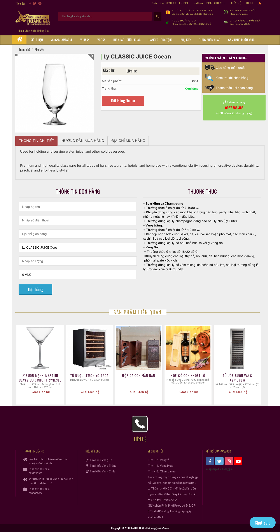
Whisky (84, 39)
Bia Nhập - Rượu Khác (127, 39)
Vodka (101, 39)
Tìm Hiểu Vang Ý (158, 460)
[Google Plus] (40, 3)
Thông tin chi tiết (36, 140)
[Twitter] (34, 3)
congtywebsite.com (160, 528)
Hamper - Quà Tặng (161, 39)
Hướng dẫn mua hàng (82, 140)
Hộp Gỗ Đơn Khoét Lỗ (188, 375)
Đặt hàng (35, 289)
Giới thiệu (36, 39)
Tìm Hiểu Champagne (162, 471)
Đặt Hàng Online (123, 100)
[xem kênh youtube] (238, 461)
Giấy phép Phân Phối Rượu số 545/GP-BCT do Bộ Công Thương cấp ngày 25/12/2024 (172, 511)
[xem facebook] (210, 461)
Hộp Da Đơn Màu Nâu (138, 375)
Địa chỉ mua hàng (128, 140)
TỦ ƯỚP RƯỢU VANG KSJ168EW (237, 377)
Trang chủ (24, 49)
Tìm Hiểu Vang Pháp (160, 465)
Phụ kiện (185, 39)
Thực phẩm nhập (209, 39)
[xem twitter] (219, 461)
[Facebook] (30, 3)
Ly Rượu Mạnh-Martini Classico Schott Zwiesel (40, 377)
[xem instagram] (229, 461)
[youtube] (43, 3)
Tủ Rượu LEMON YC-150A (89, 375)
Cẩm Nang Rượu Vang (241, 39)
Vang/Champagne (61, 39)
